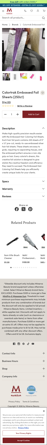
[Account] (38, 11)
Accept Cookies (23, 440)
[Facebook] (16, 209)
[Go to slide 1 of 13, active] (10, 267)
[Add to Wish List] (42, 92)
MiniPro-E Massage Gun (14, 296)
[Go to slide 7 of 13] (23, 267)
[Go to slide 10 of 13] (29, 267)
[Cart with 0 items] (44, 11)
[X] (23, 209)
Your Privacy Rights (23, 433)
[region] (23, 426)
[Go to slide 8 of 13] (25, 267)
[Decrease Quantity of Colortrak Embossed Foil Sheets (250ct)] (5, 114)
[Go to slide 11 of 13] (31, 267)
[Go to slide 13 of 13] (36, 267)
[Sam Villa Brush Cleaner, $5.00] (12, 241)
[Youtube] (33, 344)
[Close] (44, 411)
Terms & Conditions (31, 401)
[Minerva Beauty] (9, 11)
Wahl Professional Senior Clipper (29, 257)
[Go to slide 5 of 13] (19, 267)
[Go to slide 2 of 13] (13, 267)
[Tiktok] (28, 344)
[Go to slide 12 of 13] (33, 267)
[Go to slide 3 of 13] (15, 267)
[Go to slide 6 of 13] (21, 267)
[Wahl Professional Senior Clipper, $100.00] (30, 241)
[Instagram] (19, 344)
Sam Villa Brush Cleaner (11, 256)
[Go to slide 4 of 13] (17, 267)
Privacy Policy (14, 401)
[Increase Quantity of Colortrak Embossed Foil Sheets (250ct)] (17, 114)
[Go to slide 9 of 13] (27, 267)
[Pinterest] (30, 209)
